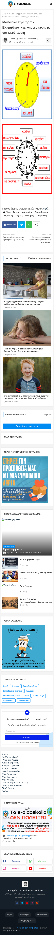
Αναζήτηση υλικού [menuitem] (10, 757)
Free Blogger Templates (27, 928)
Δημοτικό (15, 686)
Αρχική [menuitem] (5, 754)
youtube (42, 868)
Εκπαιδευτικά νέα (30, 686)
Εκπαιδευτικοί (41, 212)
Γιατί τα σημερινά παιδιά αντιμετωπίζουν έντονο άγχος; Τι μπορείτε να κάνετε (23, 350)
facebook (16, 861)
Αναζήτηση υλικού (27, 921)
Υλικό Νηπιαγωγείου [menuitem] (11, 771)
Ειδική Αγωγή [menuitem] (8, 788)
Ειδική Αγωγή (38, 696)
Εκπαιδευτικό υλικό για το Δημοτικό (36, 573)
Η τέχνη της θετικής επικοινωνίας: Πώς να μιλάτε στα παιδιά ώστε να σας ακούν (24, 302)
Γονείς (16, 212)
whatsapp (42, 861)
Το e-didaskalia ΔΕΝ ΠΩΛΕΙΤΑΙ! (17, 838)
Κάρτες (19, 215)
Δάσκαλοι (27, 212)
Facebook (11, 225)
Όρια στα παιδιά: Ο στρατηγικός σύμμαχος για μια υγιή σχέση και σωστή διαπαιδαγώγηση (26, 397)
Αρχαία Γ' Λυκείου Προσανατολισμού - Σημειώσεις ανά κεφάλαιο (36, 602)
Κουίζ (5, 686)
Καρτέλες (8, 215)
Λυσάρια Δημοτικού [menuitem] (10, 763)
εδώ (45, 208)
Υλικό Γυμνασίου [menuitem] (9, 777)
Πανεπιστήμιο (23, 700)
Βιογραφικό (24, 915)
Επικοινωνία (42, 915)
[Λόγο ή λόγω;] (10, 589)
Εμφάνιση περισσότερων (39, 258)
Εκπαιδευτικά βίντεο (11, 696)
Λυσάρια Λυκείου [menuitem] (9, 768)
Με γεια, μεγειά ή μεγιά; (30, 559)
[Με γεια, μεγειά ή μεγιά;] (10, 563)
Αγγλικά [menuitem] (5, 791)
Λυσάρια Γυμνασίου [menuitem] (10, 765)
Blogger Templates (12, 931)
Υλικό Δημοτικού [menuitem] (9, 774)
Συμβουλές (20, 14)
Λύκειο (26, 696)
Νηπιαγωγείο (8, 700)
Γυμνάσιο (30, 691)
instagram (16, 868)
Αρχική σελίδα (8, 14)
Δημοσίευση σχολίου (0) (27, 426)
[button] (51, 4)
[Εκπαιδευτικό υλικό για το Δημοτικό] (10, 576)
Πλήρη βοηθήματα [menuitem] (10, 760)
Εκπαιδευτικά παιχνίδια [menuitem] (12, 785)
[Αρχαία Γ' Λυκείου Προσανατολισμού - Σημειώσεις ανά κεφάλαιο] (10, 603)
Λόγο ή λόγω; (26, 586)
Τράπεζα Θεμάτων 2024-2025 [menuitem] (15, 782)
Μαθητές (29, 215)
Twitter (21, 224)
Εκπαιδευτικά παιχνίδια (12, 691)
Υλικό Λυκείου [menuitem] (8, 780)
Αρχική (9, 915)
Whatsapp (29, 224)
